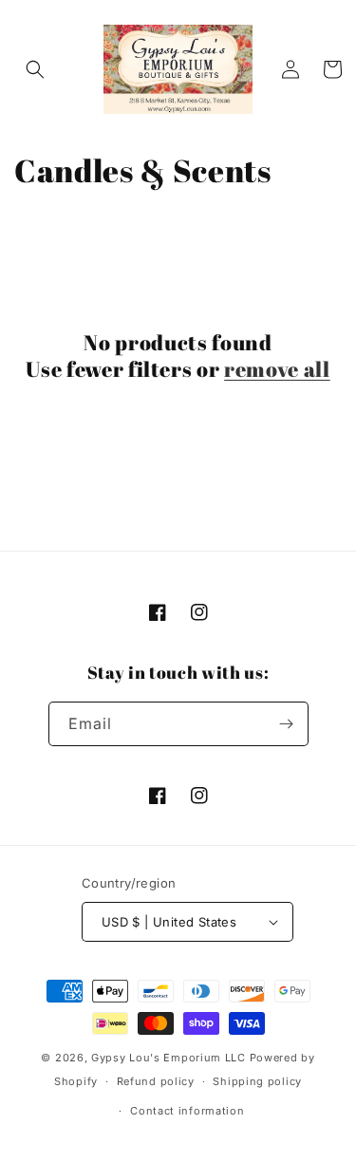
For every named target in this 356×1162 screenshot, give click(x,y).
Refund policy (156, 1081)
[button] (35, 69)
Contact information (187, 1110)
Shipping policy (257, 1081)
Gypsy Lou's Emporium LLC (168, 1057)
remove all (277, 369)
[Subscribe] (287, 724)
